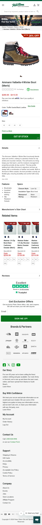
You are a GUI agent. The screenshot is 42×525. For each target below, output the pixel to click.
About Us (6, 488)
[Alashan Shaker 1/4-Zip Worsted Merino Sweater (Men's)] (24, 228)
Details (5, 147)
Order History (7, 422)
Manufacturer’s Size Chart (14, 209)
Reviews (6, 275)
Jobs (4, 494)
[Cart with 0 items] (38, 5)
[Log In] (34, 5)
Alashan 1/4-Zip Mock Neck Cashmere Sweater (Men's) (9, 244)
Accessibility (7, 461)
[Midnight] (5, 237)
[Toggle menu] (5, 5)
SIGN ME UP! (21, 318)
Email (4, 311)
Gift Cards (6, 458)
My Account (7, 419)
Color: (14, 107)
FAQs (5, 464)
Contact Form (15, 442)
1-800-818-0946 (11, 439)
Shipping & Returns (9, 455)
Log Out (5, 425)
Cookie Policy (7, 473)
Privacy (5, 467)
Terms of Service (9, 476)
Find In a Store (7, 131)
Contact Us (7, 503)
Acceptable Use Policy (11, 470)
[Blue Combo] (36, 237)
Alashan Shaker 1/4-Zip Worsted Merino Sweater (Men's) (23, 244)
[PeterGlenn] (20, 5)
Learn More (7, 386)
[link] (21, 20)
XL (14, 259)
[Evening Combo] (22, 237)
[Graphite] (8, 237)
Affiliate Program (8, 500)
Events (5, 491)
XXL (5, 263)
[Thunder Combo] (19, 237)
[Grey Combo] (33, 237)
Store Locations (8, 497)
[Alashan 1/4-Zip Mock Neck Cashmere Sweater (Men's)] (10, 228)
